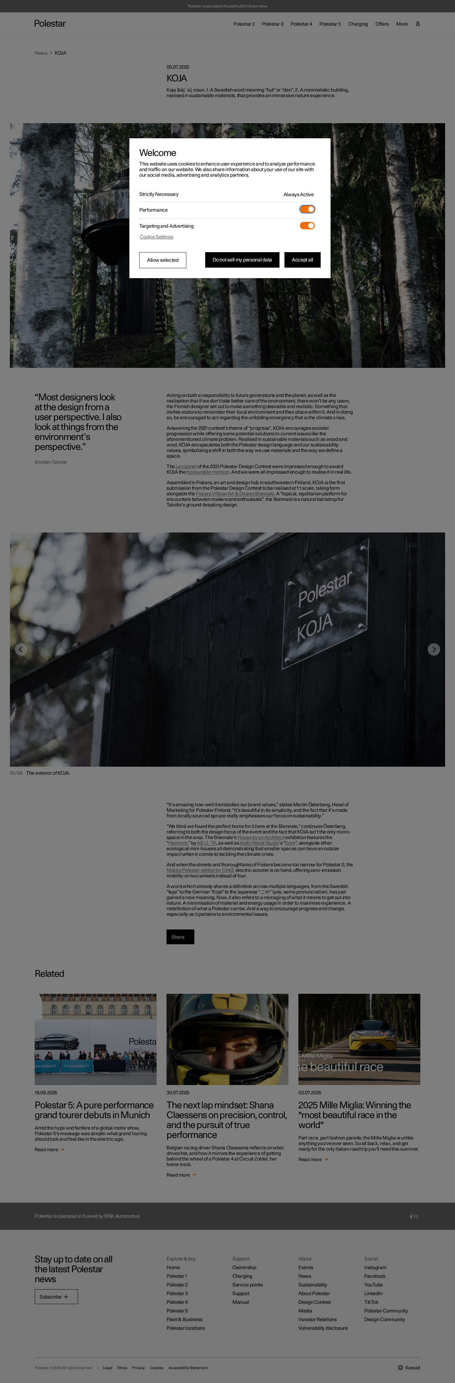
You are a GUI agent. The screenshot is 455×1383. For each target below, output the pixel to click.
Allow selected (163, 260)
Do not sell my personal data (242, 259)
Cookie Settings (156, 237)
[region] (230, 208)
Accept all (302, 259)
